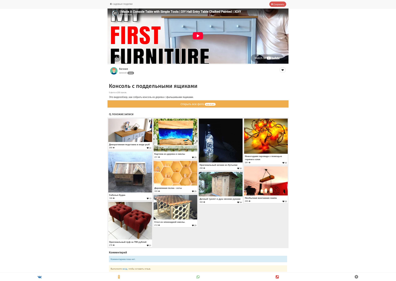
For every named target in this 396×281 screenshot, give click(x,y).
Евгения (123, 68)
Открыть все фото (198, 104)
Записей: (126, 72)
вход (125, 268)
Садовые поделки (122, 4)
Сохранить (278, 4)
